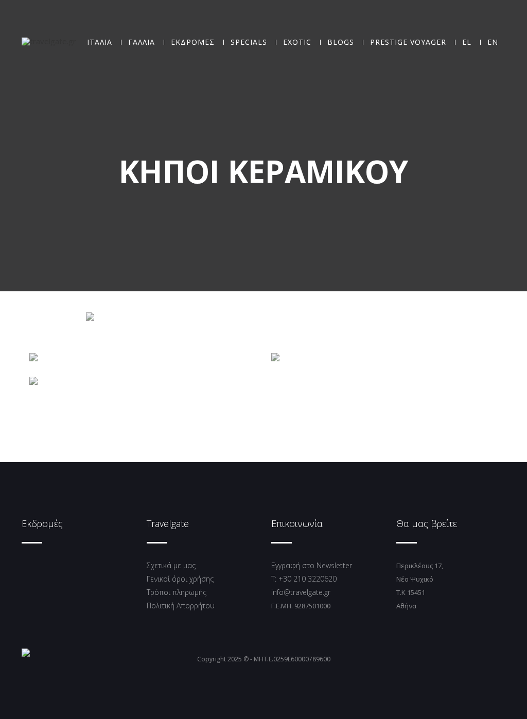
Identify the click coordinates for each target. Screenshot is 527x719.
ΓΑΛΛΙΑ (141, 42)
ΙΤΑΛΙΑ (99, 42)
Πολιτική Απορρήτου (181, 605)
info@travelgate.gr (300, 592)
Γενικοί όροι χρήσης (180, 579)
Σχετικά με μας (171, 565)
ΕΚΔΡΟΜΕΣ (193, 42)
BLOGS (340, 42)
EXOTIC (297, 42)
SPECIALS (249, 42)
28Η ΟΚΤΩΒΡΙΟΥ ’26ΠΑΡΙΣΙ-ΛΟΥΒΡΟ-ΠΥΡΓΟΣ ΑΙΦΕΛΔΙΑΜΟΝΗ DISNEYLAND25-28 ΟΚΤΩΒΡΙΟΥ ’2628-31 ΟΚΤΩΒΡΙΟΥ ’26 (151, 374)
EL (466, 42)
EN (492, 42)
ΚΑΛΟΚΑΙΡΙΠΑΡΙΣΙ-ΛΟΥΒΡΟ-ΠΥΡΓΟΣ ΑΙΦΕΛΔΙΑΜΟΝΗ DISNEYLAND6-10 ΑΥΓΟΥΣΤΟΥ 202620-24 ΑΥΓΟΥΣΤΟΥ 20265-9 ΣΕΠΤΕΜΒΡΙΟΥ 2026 (391, 351)
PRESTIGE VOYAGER (408, 42)
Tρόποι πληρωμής (176, 592)
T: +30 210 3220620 (304, 579)
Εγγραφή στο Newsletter (311, 565)
